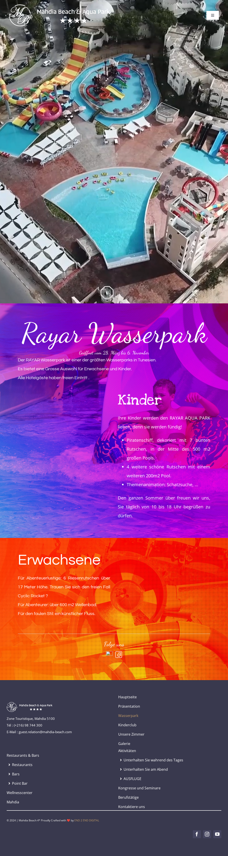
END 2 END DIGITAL (86, 820)
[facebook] (197, 834)
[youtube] (217, 834)
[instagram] (207, 834)
